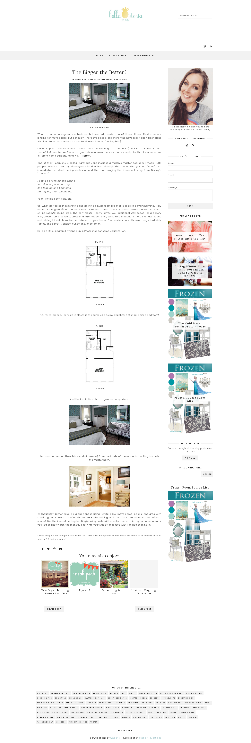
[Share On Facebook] (43, 549)
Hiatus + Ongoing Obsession (143, 591)
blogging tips (44, 698)
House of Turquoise (99, 127)
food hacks (105, 703)
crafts (133, 698)
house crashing (193, 703)
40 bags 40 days (81, 693)
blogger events (194, 693)
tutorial (192, 717)
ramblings (161, 712)
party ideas (43, 712)
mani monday (71, 708)
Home (99, 55)
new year (154, 708)
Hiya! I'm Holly (118, 55)
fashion (80, 703)
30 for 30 (42, 693)
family (69, 703)
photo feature (60, 712)
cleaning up (75, 698)
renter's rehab (45, 717)
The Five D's (156, 717)
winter (93, 722)
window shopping (78, 722)
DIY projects (168, 698)
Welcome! (115, 738)
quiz (150, 712)
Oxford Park (199, 708)
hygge (208, 703)
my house (141, 708)
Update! (84, 590)
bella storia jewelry (171, 693)
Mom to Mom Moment (92, 708)
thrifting (170, 717)
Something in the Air (114, 591)
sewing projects (66, 717)
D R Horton (83, 155)
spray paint (102, 717)
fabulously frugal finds (50, 703)
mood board (112, 708)
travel (181, 717)
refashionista (187, 712)
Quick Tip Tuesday (135, 712)
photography (77, 712)
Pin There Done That (98, 712)
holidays (160, 703)
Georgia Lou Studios (150, 738)
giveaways (133, 703)
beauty (132, 693)
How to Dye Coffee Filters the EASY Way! (190, 237)
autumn (114, 693)
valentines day (45, 722)
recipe (173, 712)
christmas (60, 698)
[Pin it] (54, 549)
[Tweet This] (48, 549)
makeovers (120, 80)
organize (185, 708)
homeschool (175, 703)
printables (117, 712)
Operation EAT (169, 708)
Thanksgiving (140, 717)
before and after (148, 693)
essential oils (186, 698)
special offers (85, 717)
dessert (154, 698)
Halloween (147, 703)
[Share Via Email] (60, 549)
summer (126, 717)
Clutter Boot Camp (95, 698)
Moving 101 (127, 708)
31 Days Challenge (60, 693)
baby (123, 693)
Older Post (144, 609)
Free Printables (144, 55)
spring (115, 717)
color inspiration (117, 698)
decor (143, 698)
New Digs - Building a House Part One (55, 591)
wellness (61, 722)
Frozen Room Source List (190, 399)
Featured (91, 703)
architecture (104, 80)
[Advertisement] (99, 646)
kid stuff (42, 708)
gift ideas (119, 703)
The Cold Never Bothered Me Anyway (190, 325)
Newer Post (54, 609)
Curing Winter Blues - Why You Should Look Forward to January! (190, 271)
